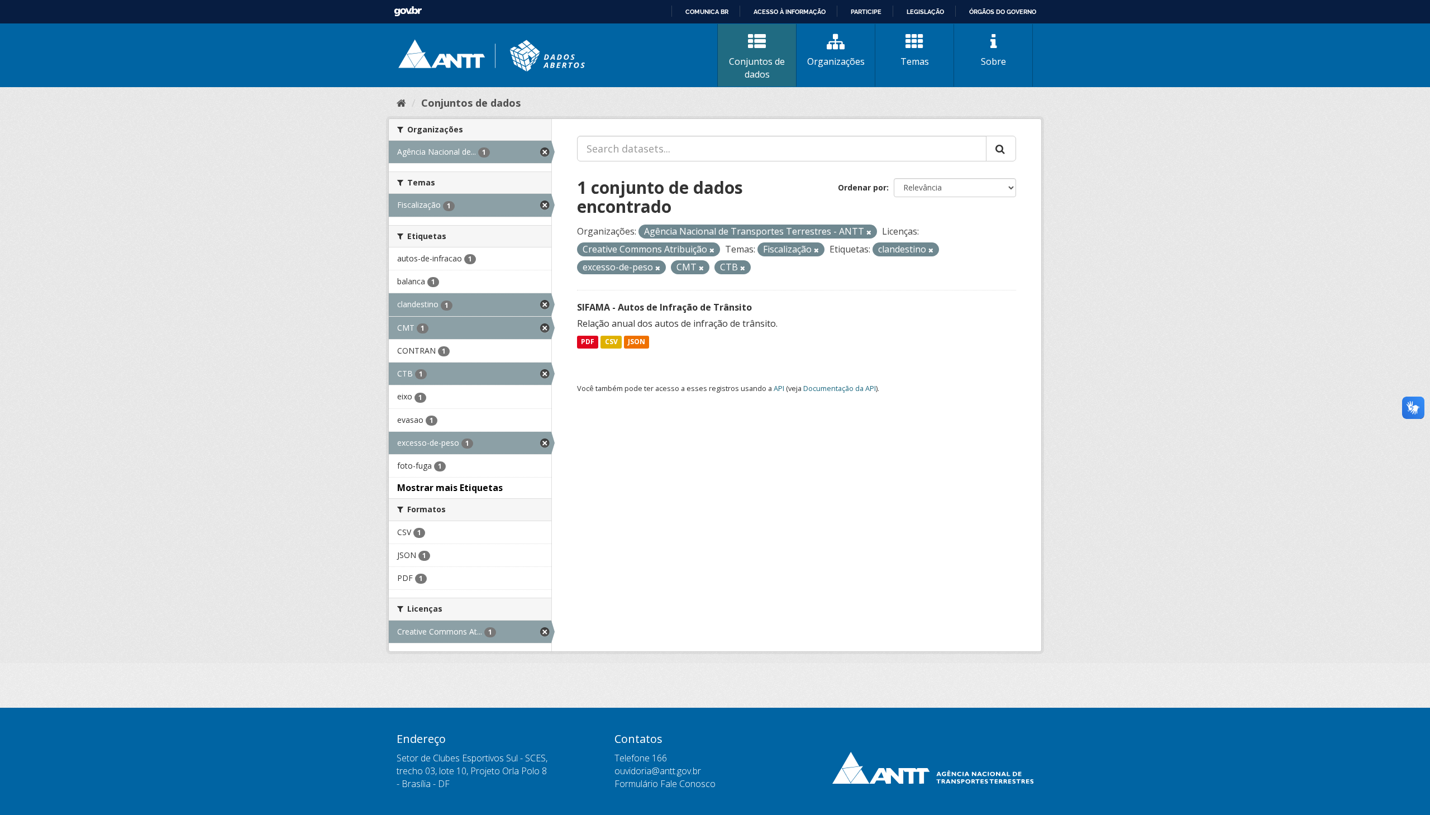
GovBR (408, 11)
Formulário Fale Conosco (665, 784)
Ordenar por (862, 187)
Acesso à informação (790, 12)
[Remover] (868, 232)
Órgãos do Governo (1002, 12)
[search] (1001, 148)
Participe (866, 12)
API (779, 388)
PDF (587, 342)
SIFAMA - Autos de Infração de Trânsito (664, 307)
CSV (611, 342)
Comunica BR (706, 12)
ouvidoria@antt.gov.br (657, 771)
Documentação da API (839, 388)
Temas (914, 61)
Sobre (993, 61)
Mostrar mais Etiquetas (450, 488)
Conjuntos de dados (757, 67)
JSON (636, 342)
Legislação (925, 12)
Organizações (836, 61)
